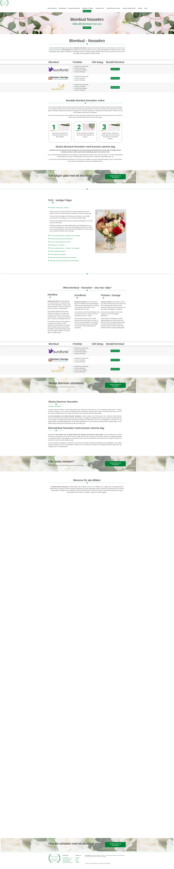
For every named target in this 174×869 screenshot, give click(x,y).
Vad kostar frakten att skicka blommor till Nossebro (64, 260)
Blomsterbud (62, 8)
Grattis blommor (66, 857)
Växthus (140, 8)
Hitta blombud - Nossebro (57, 245)
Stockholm (77, 857)
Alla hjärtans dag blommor (67, 858)
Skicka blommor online (113, 8)
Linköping (77, 862)
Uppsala (77, 861)
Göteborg (77, 858)
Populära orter (100, 8)
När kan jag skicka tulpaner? (58, 254)
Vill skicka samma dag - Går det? (59, 207)
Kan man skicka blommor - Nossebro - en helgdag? (65, 248)
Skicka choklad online (129, 8)
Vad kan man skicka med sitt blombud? (61, 238)
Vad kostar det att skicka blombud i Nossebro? (63, 257)
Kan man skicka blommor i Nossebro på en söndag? (65, 235)
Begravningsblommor (67, 860)
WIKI (145, 8)
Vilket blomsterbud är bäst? (58, 251)
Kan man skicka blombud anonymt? (60, 242)
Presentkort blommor (66, 861)
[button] (88, 8)
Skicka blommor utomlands (68, 862)
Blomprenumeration (74, 8)
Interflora (79, 159)
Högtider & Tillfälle (87, 8)
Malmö (76, 860)
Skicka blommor (52, 8)
